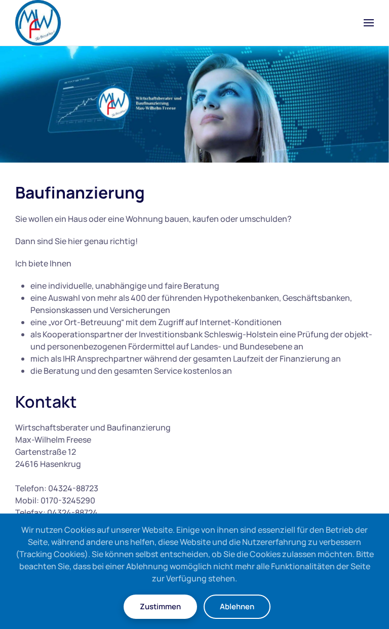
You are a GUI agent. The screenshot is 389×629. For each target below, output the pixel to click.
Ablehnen (237, 606)
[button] (369, 23)
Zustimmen (160, 606)
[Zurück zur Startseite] (38, 23)
